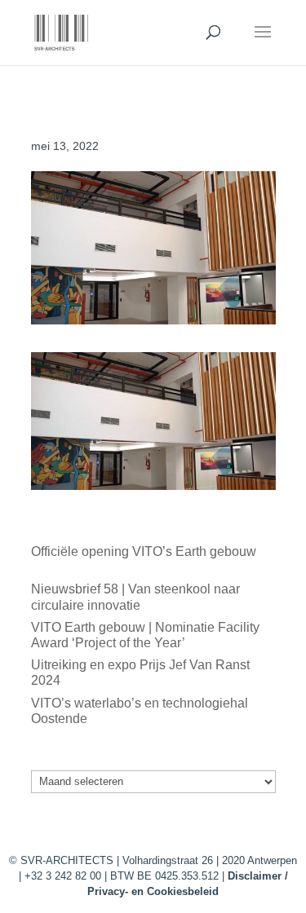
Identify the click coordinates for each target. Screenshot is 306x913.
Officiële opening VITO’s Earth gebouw (143, 551)
